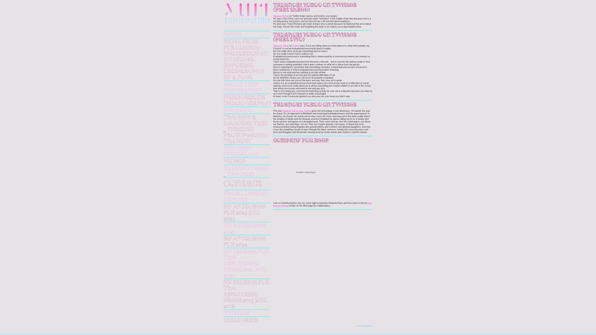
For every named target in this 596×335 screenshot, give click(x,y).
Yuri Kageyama (247, 13)
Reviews (237, 110)
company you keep (301, 140)
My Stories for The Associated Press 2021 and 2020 (246, 263)
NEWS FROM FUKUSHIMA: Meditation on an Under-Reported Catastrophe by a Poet (246, 59)
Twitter (237, 313)
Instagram (241, 320)
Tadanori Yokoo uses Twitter (297, 111)
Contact (243, 184)
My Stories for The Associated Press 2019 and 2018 (246, 294)
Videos (234, 161)
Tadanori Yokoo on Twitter (315, 105)
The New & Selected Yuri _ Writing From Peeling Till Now (246, 129)
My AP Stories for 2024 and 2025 (245, 212)
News (232, 34)
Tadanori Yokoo (281, 16)
